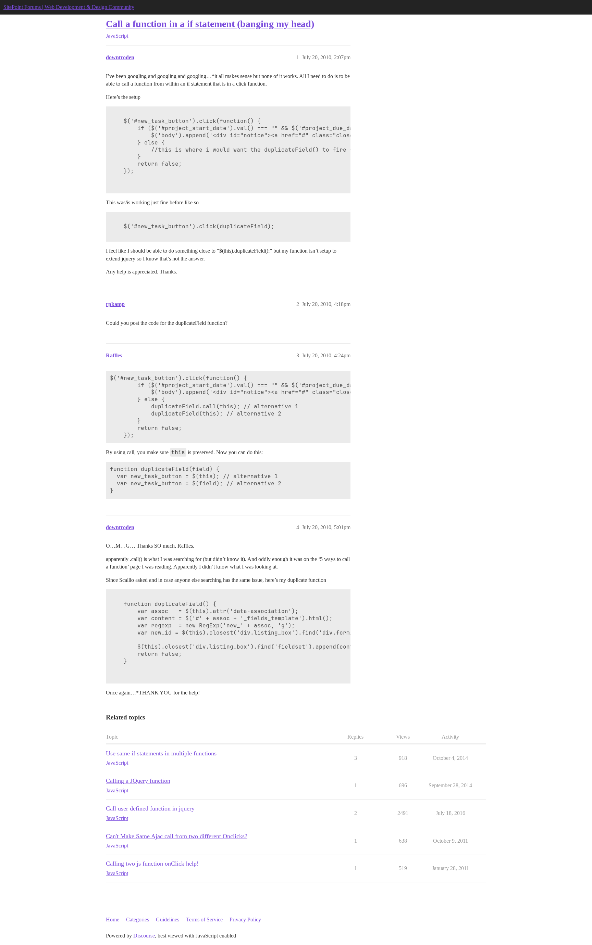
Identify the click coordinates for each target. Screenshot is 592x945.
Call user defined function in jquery (150, 808)
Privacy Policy (245, 919)
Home (112, 919)
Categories (137, 919)
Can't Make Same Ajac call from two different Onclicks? (176, 836)
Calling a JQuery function (138, 780)
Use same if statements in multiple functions (161, 753)
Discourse (144, 935)
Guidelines (167, 919)
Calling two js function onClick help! (152, 863)
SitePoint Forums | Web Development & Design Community (68, 7)
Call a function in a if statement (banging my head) (210, 23)
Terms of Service (204, 919)
